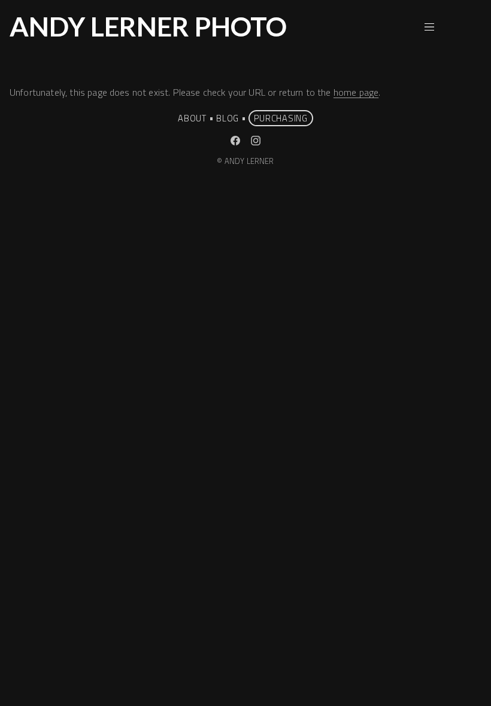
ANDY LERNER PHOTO (148, 26)
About (192, 118)
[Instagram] (255, 140)
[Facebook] (235, 140)
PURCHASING (281, 118)
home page (356, 92)
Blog (227, 118)
